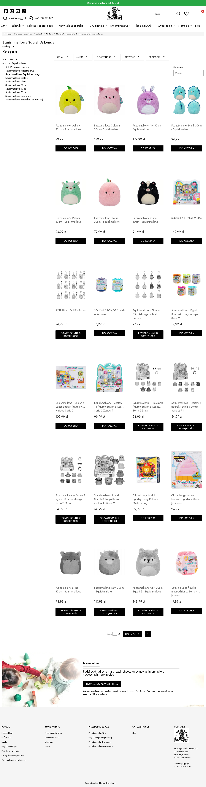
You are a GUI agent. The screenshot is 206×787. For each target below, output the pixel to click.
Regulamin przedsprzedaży (100, 737)
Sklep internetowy (99, 783)
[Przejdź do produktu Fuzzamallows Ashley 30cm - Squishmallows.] (70, 100)
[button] (178, 13)
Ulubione (49, 741)
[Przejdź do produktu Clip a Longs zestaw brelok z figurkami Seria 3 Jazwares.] (186, 469)
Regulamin (112, 691)
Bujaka (4, 741)
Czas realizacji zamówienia (13, 760)
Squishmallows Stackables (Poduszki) (24, 99)
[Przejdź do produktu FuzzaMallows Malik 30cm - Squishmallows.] (186, 100)
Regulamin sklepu (9, 746)
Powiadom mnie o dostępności (71, 335)
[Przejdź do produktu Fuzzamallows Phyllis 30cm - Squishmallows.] (109, 192)
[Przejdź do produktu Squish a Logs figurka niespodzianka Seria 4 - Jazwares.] (186, 562)
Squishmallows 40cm (15, 88)
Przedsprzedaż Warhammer (101, 746)
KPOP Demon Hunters (17, 67)
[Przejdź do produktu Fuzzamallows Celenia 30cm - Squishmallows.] (109, 100)
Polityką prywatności (99, 694)
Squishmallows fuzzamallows (19, 70)
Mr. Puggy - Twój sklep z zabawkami (18, 34)
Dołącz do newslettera (102, 684)
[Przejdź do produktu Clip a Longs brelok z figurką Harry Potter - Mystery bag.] (148, 469)
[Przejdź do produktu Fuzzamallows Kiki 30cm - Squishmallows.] (148, 100)
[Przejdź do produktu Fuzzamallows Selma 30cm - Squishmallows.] (148, 192)
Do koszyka (70, 148)
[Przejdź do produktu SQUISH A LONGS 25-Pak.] (186, 192)
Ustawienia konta (52, 737)
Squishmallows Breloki (16, 78)
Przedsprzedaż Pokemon (100, 741)
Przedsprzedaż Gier (97, 732)
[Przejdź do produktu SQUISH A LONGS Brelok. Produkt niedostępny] (70, 284)
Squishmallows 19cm (15, 81)
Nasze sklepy (7, 732)
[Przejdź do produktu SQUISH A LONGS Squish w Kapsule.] (109, 284)
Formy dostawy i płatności (13, 755)
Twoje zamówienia (53, 732)
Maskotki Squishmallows (65, 34)
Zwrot (47, 746)
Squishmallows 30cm (15, 85)
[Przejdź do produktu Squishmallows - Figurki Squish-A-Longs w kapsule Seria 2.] (186, 284)
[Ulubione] (186, 13)
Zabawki (39, 34)
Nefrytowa (6, 737)
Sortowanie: (178, 67)
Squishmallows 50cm (15, 92)
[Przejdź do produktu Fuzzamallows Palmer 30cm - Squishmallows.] (70, 192)
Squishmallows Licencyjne (18, 96)
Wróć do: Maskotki (9, 59)
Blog (134, 732)
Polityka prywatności (10, 751)
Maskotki (49, 34)
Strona (109, 634)
